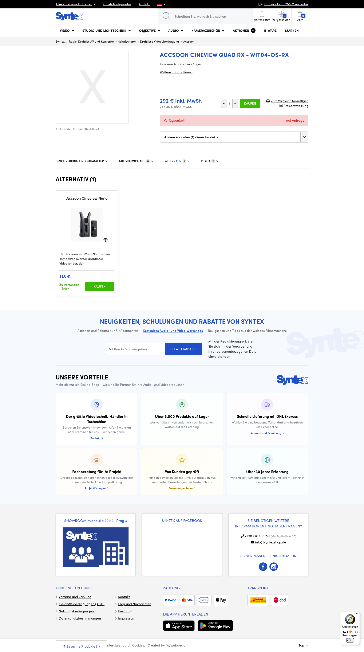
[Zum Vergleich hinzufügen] (105, 239)
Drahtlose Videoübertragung (159, 41)
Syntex (60, 41)
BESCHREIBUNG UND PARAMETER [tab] (80, 161)
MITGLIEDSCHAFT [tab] (134, 161)
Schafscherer (127, 41)
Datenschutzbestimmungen (80, 618)
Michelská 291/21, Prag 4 (107, 520)
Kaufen (250, 103)
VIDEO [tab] (207, 161)
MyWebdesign (176, 645)
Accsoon (188, 41)
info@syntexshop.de (270, 542)
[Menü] (357, 614)
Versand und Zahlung (75, 596)
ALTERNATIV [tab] (175, 161)
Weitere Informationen (176, 72)
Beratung (125, 611)
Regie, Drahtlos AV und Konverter (91, 41)
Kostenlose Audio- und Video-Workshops (173, 330)
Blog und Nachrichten (134, 603)
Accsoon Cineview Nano (86, 198)
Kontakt (144, 4)
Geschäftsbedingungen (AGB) (81, 603)
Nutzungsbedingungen (76, 611)
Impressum (126, 618)
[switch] (350, 640)
